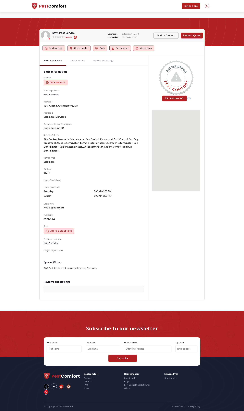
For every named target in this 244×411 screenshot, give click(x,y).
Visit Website (57, 82)
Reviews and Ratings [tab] (103, 60)
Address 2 (48, 112)
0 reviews (68, 37)
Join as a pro (191, 5)
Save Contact (122, 48)
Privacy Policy (194, 406)
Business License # (52, 239)
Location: (112, 34)
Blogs (126, 381)
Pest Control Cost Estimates (137, 385)
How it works (130, 378)
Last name (91, 342)
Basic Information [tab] (53, 60)
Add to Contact (165, 35)
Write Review (146, 48)
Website (47, 77)
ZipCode (47, 169)
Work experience (51, 90)
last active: (113, 37)
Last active (49, 203)
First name (52, 342)
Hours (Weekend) (52, 187)
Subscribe (122, 358)
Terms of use (177, 406)
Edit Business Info (174, 98)
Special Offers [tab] (77, 60)
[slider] (58, 37)
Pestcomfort (67, 406)
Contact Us (89, 378)
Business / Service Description (58, 124)
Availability (48, 215)
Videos (127, 388)
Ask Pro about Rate (61, 230)
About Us (88, 381)
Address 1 (48, 101)
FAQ (86, 385)
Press (86, 388)
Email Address (130, 342)
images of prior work (53, 250)
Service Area (49, 157)
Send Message (56, 48)
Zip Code (179, 342)
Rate (46, 226)
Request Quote (192, 35)
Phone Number (81, 48)
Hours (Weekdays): (52, 180)
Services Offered (51, 135)
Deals (102, 48)
